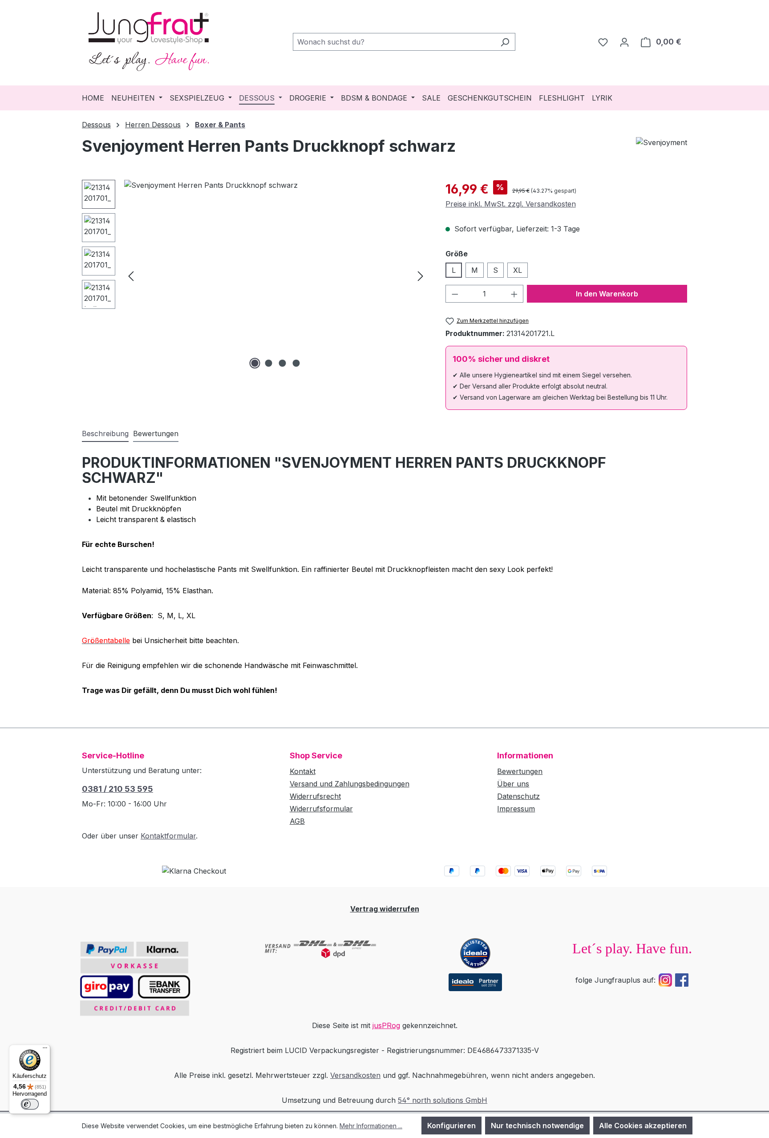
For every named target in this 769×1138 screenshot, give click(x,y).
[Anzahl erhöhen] (514, 294)
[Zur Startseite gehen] (148, 40)
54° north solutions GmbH (442, 1100)
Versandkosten (355, 1075)
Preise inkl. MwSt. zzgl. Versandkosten (510, 203)
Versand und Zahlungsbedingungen (349, 783)
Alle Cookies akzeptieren (643, 1125)
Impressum (516, 808)
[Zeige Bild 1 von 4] (255, 363)
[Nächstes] (420, 275)
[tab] (105, 434)
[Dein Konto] (624, 42)
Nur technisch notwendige (537, 1125)
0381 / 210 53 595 (117, 789)
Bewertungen (519, 771)
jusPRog (386, 1025)
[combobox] (394, 42)
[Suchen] (504, 42)
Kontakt (303, 771)
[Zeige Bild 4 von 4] (296, 363)
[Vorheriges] (131, 275)
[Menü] (45, 1050)
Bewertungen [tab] (155, 433)
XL (517, 270)
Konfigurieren (451, 1125)
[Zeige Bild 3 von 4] (282, 363)
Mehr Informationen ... (371, 1126)
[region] (255, 275)
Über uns (513, 783)
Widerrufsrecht (315, 796)
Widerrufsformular (321, 808)
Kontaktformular (168, 835)
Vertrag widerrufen (384, 908)
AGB (297, 821)
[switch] (30, 1104)
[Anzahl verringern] (454, 294)
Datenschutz (518, 796)
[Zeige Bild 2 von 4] (268, 363)
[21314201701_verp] (275, 275)
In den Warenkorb (607, 293)
